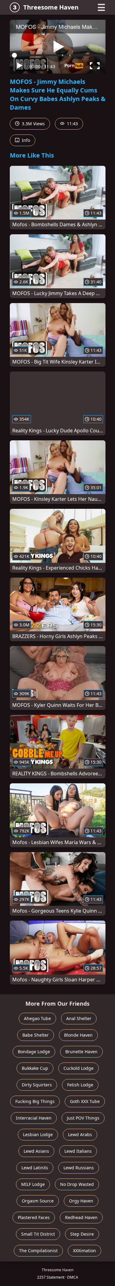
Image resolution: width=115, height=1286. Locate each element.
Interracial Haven (34, 1118)
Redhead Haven (81, 1217)
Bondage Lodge (34, 1051)
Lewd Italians (78, 1151)
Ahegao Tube (37, 1018)
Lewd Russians (78, 1168)
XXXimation (84, 1250)
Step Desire (82, 1234)
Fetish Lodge (80, 1085)
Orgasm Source (38, 1201)
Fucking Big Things (35, 1101)
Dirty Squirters (37, 1085)
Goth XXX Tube (85, 1101)
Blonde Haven (78, 1035)
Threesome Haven (51, 7)
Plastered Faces (34, 1217)
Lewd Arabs (80, 1134)
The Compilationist (38, 1250)
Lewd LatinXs (34, 1168)
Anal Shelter (78, 1018)
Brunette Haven (81, 1051)
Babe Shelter (35, 1035)
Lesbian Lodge (38, 1134)
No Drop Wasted (77, 1184)
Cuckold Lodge (78, 1068)
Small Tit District (38, 1234)
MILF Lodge (33, 1184)
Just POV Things (83, 1118)
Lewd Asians (36, 1151)
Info (25, 140)
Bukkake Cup (35, 1068)
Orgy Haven (81, 1201)
